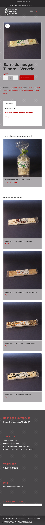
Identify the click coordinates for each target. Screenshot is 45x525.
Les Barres (13, 87)
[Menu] (31, 11)
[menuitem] (23, 1)
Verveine (19, 87)
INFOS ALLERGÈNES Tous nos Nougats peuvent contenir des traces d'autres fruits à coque (22, 90)
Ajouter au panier (26, 78)
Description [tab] (9, 103)
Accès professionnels (23, 1)
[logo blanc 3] (18, 11)
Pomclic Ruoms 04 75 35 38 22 (31, 518)
